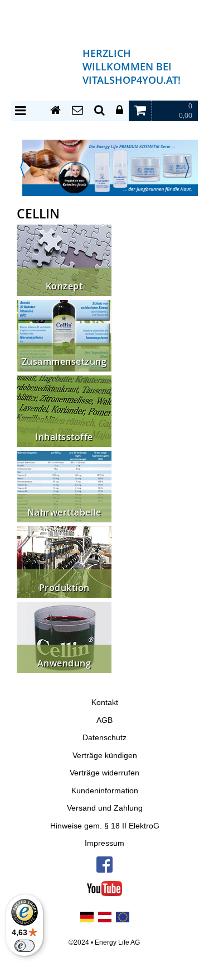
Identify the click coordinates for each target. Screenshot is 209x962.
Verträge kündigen (104, 755)
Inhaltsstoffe (64, 437)
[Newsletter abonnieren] (77, 111)
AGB (104, 720)
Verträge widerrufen (104, 773)
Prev (22, 167)
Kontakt (104, 702)
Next (186, 167)
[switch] (24, 946)
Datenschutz (104, 738)
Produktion (64, 588)
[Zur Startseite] (55, 111)
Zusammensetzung (64, 362)
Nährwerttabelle (64, 512)
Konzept (64, 286)
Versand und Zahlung (105, 808)
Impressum (104, 843)
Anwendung (64, 663)
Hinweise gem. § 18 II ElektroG (104, 826)
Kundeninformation (104, 791)
